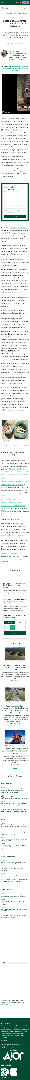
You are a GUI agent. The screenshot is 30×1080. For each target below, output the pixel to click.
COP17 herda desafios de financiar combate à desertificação (14, 910)
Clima (16, 13)
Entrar (4, 1077)
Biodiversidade (9, 13)
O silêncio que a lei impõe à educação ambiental (12, 869)
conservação (24, 66)
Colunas (15, 18)
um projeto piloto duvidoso (18, 227)
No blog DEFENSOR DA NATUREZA (13, 553)
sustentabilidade (24, 68)
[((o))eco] (5, 8)
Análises (7, 702)
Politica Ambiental (23, 13)
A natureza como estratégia (9, 875)
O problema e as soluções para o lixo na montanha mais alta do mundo (15, 750)
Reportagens (8, 745)
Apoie (26, 2)
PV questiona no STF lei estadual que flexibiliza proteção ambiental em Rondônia (14, 797)
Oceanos (15, 70)
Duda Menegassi (15, 680)
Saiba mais (4, 1040)
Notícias (7, 662)
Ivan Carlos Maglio (15, 723)
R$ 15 (7, 626)
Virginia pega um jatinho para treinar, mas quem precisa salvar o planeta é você (14, 863)
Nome (6, 197)
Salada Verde (4, 831)
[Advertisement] (15, 944)
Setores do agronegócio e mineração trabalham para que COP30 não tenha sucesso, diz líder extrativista (12, 790)
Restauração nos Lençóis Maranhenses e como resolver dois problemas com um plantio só (13, 846)
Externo (3, 878)
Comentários (14, 570)
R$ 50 (17, 626)
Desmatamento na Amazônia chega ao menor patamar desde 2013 (15, 667)
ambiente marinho (16, 66)
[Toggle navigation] (20, 2)
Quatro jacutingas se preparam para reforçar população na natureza (14, 833)
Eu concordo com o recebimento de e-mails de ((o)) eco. (15, 212)
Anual (20, 622)
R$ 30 (12, 626)
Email (5, 204)
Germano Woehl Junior (17, 51)
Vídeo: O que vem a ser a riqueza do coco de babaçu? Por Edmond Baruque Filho (14, 804)
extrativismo (6, 68)
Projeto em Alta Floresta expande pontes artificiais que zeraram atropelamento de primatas (13, 826)
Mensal (10, 622)
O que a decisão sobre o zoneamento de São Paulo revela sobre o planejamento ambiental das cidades (15, 709)
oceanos (17, 68)
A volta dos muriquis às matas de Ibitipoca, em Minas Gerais (14, 839)
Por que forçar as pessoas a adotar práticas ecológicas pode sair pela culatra (14, 880)
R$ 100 (23, 627)
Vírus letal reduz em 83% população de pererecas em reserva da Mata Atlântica (13, 895)
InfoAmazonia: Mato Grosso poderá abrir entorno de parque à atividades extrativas (13, 810)
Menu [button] (25, 8)
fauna (12, 68)
